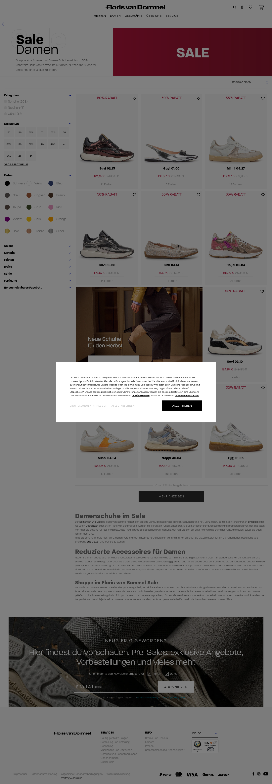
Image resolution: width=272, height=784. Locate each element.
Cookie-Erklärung (141, 395)
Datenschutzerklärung (187, 395)
